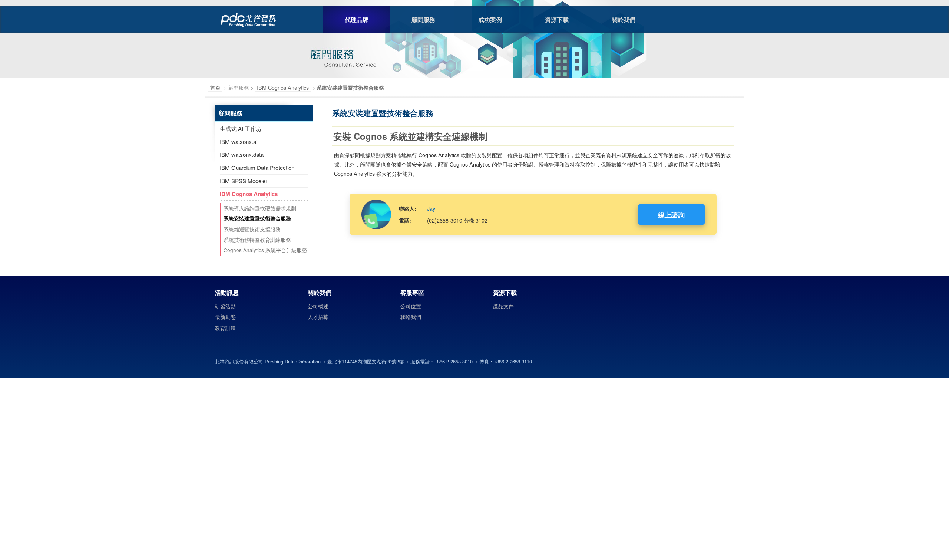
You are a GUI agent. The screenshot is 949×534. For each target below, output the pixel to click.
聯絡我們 (410, 316)
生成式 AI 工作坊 (240, 128)
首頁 (215, 87)
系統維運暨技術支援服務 (252, 229)
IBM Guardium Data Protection (257, 167)
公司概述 (318, 306)
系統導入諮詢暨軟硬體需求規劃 (260, 208)
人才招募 (318, 316)
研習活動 (225, 306)
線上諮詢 (671, 214)
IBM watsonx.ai (238, 141)
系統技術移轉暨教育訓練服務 (257, 239)
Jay (431, 208)
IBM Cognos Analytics (283, 87)
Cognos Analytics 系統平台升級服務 (265, 250)
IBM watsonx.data (242, 154)
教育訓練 (225, 328)
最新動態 (225, 316)
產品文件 (503, 306)
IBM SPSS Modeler (243, 181)
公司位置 (410, 306)
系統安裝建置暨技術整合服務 (257, 218)
